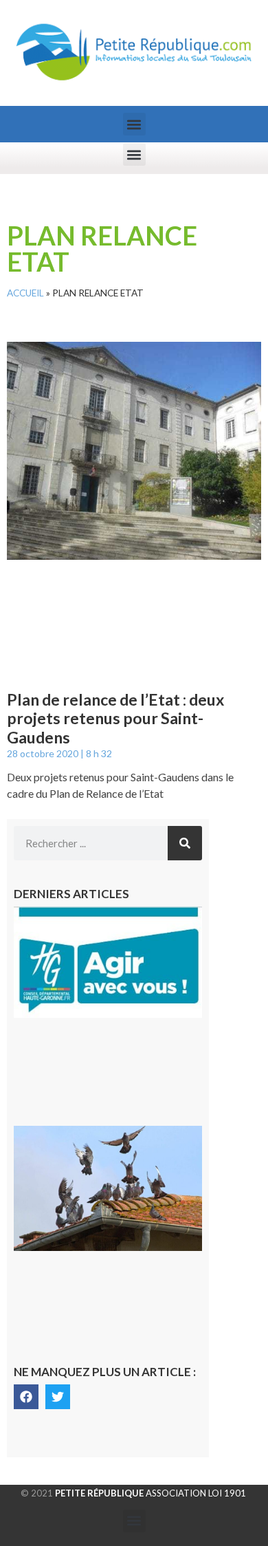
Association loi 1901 (150, 1493)
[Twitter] (57, 1396)
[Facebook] (26, 1396)
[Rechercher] (185, 843)
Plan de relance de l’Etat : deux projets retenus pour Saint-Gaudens (115, 718)
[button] (134, 124)
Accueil (25, 292)
